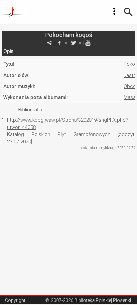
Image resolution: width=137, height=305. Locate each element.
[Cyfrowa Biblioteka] (13, 12)
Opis (8, 51)
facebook (59, 43)
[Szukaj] (128, 12)
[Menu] (114, 11)
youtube (87, 43)
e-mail (49, 43)
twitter (73, 43)
